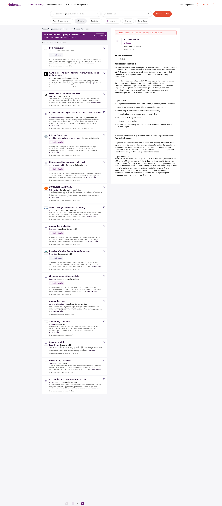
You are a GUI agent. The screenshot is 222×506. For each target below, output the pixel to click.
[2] (82, 503)
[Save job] (104, 48)
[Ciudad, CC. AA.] (125, 14)
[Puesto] (73, 14)
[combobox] (75, 14)
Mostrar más (89, 63)
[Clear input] (97, 14)
